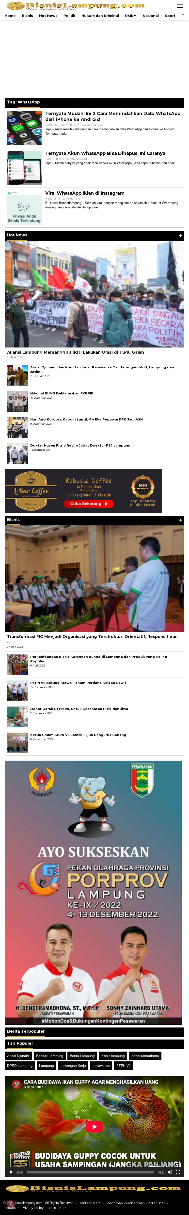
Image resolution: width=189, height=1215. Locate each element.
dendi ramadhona (145, 1056)
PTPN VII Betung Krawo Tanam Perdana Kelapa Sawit (78, 683)
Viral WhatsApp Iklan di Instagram (85, 193)
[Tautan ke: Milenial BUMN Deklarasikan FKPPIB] (17, 401)
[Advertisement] (94, 59)
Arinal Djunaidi (18, 1056)
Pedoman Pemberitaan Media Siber (136, 1203)
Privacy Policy (33, 1208)
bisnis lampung (113, 1056)
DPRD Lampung (19, 1066)
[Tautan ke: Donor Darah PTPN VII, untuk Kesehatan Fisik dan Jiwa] (17, 716)
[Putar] (11, 1172)
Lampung (46, 1066)
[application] (94, 1126)
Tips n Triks (67, 124)
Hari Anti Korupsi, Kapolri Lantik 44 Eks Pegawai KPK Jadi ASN (86, 419)
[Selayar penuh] (177, 1172)
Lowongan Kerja (73, 1066)
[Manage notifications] (11, 1204)
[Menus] (179, 6)
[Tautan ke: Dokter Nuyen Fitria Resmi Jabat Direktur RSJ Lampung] (17, 453)
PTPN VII (123, 1066)
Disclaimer (57, 1208)
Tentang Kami (90, 1203)
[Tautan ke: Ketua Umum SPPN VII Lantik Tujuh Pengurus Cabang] (17, 742)
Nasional (51, 198)
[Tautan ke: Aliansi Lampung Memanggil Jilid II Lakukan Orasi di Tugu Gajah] (94, 294)
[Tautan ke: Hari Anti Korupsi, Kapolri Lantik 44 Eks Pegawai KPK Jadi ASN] (17, 427)
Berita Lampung (82, 1056)
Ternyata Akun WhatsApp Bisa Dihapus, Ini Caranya (105, 153)
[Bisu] (170, 1172)
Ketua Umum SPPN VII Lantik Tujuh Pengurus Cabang (78, 735)
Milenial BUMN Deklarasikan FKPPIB (62, 393)
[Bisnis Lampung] (76, 5)
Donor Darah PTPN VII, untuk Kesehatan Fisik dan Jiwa (79, 709)
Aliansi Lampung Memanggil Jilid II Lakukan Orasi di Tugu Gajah (75, 352)
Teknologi (51, 124)
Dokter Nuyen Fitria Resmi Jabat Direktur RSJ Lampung (80, 445)
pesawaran (101, 1066)
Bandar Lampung (49, 1056)
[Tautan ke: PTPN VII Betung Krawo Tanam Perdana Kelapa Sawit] (17, 690)
